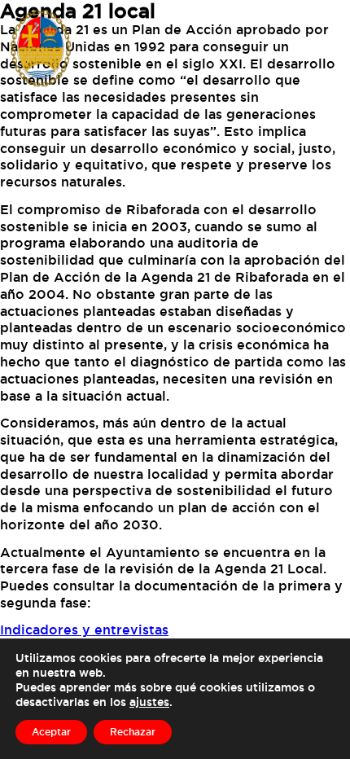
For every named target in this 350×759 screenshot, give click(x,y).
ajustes (149, 701)
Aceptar (51, 731)
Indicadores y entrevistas (84, 629)
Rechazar (132, 731)
